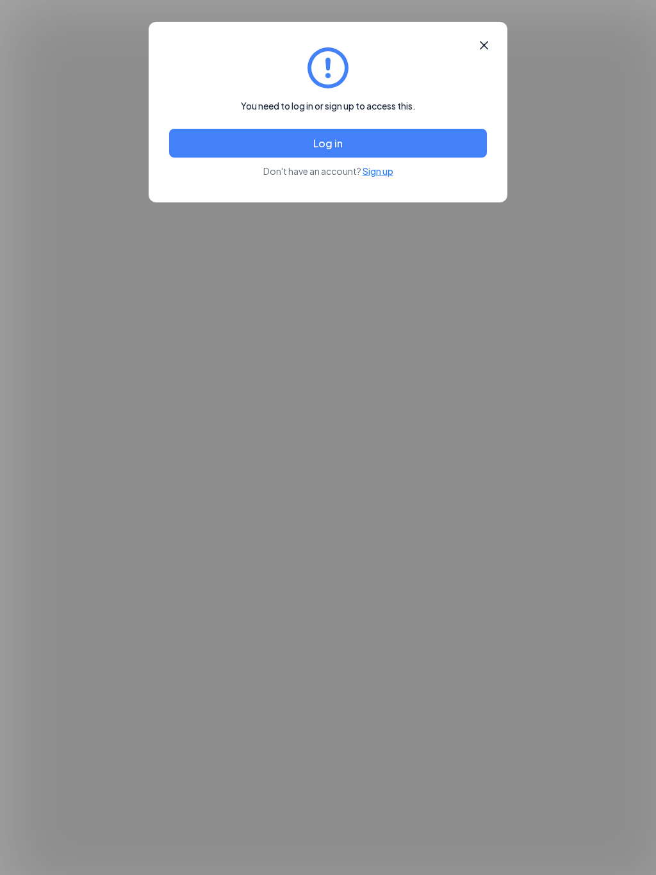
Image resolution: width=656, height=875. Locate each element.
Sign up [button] (378, 171)
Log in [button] (328, 143)
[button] (484, 45)
